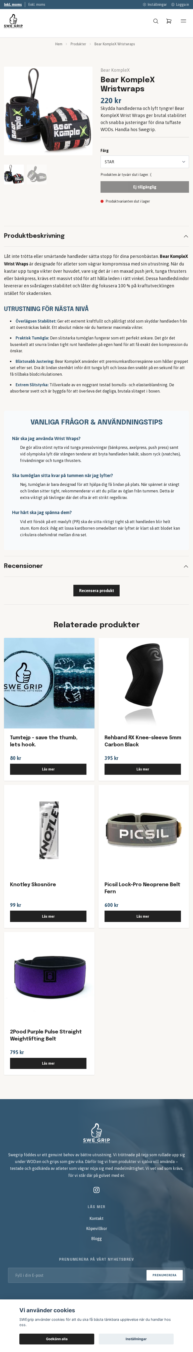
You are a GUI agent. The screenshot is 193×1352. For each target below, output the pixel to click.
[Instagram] (96, 1190)
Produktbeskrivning (34, 236)
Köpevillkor (96, 1228)
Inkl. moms (13, 5)
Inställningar (136, 1339)
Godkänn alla (57, 1339)
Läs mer (48, 769)
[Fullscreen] (48, 111)
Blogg (96, 1238)
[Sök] (156, 21)
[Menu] (183, 21)
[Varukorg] (169, 21)
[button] (84, 113)
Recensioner (23, 566)
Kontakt (96, 1218)
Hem (58, 44)
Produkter (78, 44)
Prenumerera (165, 1275)
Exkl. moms (36, 5)
